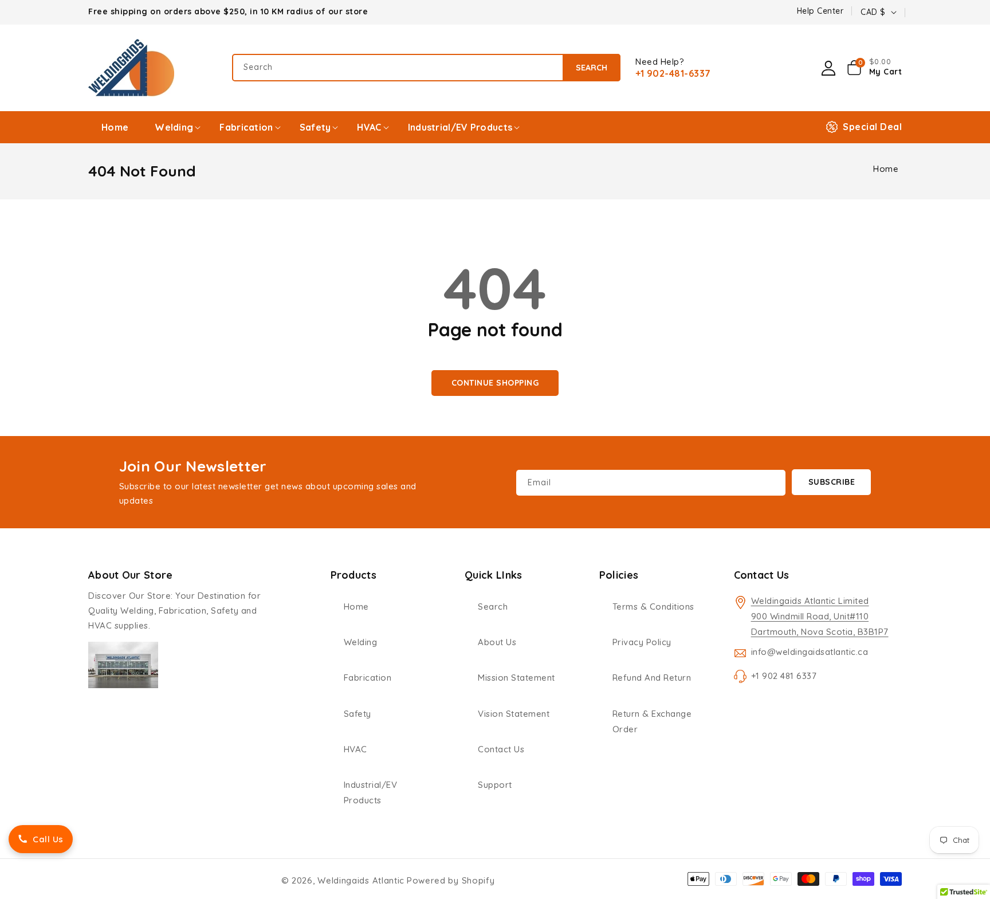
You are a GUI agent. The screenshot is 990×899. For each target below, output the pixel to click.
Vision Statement (513, 713)
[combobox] (426, 67)
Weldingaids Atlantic (360, 880)
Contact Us (501, 749)
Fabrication (368, 677)
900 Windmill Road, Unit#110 (810, 616)
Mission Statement (516, 677)
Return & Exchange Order (652, 721)
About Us (497, 642)
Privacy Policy (641, 642)
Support (495, 784)
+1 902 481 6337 (784, 675)
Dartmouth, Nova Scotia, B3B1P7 (820, 631)
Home (885, 168)
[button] (874, 67)
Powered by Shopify (451, 880)
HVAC (355, 749)
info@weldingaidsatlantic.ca (810, 651)
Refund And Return (652, 677)
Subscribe (831, 482)
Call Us (48, 839)
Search (591, 67)
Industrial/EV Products (371, 792)
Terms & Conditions (653, 606)
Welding (361, 642)
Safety (357, 713)
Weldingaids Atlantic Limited (810, 600)
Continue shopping (495, 383)
